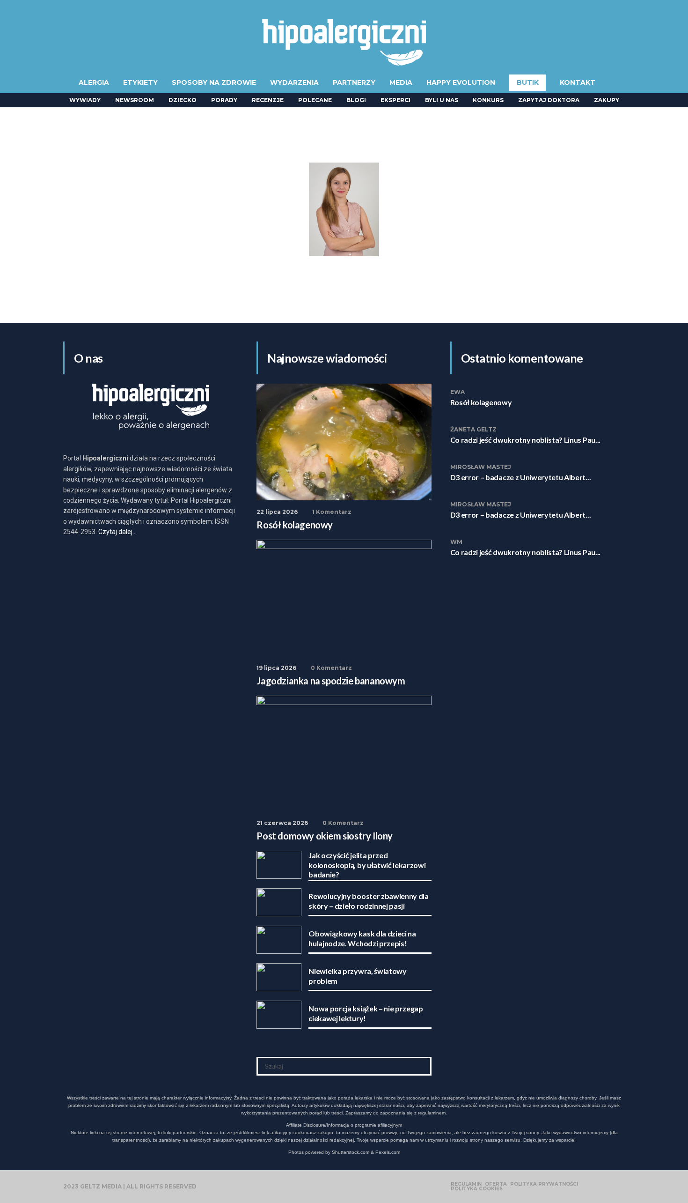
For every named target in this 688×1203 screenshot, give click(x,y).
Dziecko (182, 100)
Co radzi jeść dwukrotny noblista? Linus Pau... (525, 439)
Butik (528, 82)
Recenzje (268, 100)
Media (400, 82)
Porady (224, 100)
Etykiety (140, 82)
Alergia (94, 82)
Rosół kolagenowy (481, 402)
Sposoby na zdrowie (214, 82)
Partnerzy (354, 82)
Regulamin (466, 1184)
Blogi (356, 100)
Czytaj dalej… (117, 531)
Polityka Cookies (477, 1189)
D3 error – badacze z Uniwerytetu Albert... (520, 477)
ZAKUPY (606, 100)
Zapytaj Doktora (548, 100)
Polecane (315, 100)
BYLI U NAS (441, 100)
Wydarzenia (294, 82)
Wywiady (85, 100)
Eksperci (395, 100)
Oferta (496, 1184)
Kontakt (577, 82)
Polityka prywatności (544, 1184)
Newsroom (134, 100)
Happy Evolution (460, 82)
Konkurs (488, 100)
